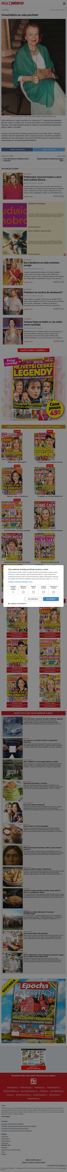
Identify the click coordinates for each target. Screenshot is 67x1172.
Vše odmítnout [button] (33, 599)
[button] (33, 582)
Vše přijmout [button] (51, 599)
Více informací (54, 579)
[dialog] (33, 586)
